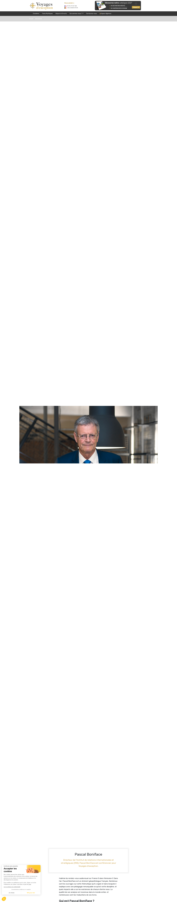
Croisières (36, 13)
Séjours (61, 13)
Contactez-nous (91, 13)
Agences (106, 13)
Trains (47, 13)
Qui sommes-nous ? (76, 13)
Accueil (31, 18)
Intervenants (38, 18)
